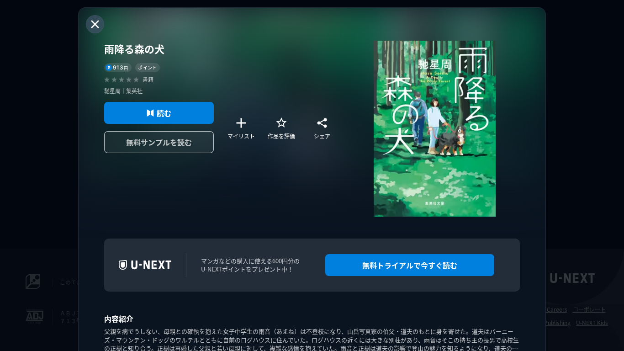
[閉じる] (95, 24)
